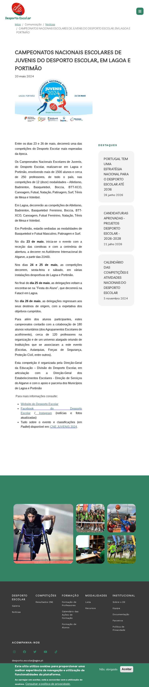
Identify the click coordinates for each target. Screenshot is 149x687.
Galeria (16, 606)
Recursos (90, 608)
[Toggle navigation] (140, 11)
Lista (88, 602)
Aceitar (127, 669)
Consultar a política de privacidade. (48, 684)
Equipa (116, 608)
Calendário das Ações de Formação (70, 614)
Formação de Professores (69, 604)
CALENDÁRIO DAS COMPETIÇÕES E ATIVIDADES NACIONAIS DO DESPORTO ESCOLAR (116, 277)
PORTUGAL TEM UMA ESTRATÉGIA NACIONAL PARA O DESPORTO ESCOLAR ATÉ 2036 (116, 174)
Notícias (50, 24)
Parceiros (118, 620)
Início (18, 24)
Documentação (121, 614)
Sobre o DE (119, 602)
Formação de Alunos (69, 626)
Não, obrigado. (108, 669)
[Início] (19, 11)
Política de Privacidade (119, 628)
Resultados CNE (44, 602)
